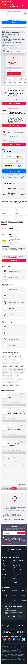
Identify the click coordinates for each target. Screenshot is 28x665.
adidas (16, 213)
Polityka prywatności (5, 570)
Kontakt (4, 577)
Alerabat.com (5, 505)
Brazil (3, 593)
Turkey (3, 590)
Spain (3, 598)
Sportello (4, 213)
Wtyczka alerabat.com (17, 560)
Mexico (24, 595)
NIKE (16, 206)
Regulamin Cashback (4, 566)
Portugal (14, 598)
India (13, 595)
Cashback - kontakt (17, 569)
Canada (14, 600)
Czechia (14, 593)
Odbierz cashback (14, 171)
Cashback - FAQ (16, 563)
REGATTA (4, 209)
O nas (3, 560)
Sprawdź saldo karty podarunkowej (17, 581)
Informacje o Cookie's (5, 574)
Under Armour (18, 216)
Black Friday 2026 (16, 572)
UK (23, 598)
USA (3, 600)
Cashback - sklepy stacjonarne (16, 566)
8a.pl (16, 209)
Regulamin (4, 563)
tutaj (23, 519)
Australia (14, 590)
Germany (4, 595)
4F (2, 206)
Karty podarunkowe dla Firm (18, 577)
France (24, 593)
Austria (24, 590)
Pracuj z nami (15, 574)
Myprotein (4, 216)
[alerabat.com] (6, 2)
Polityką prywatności (12, 257)
